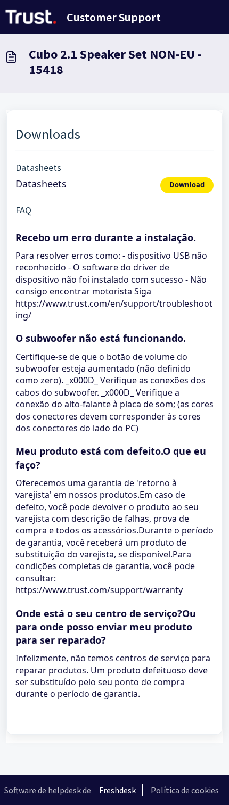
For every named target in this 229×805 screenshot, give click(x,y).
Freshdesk (117, 790)
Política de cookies (185, 790)
